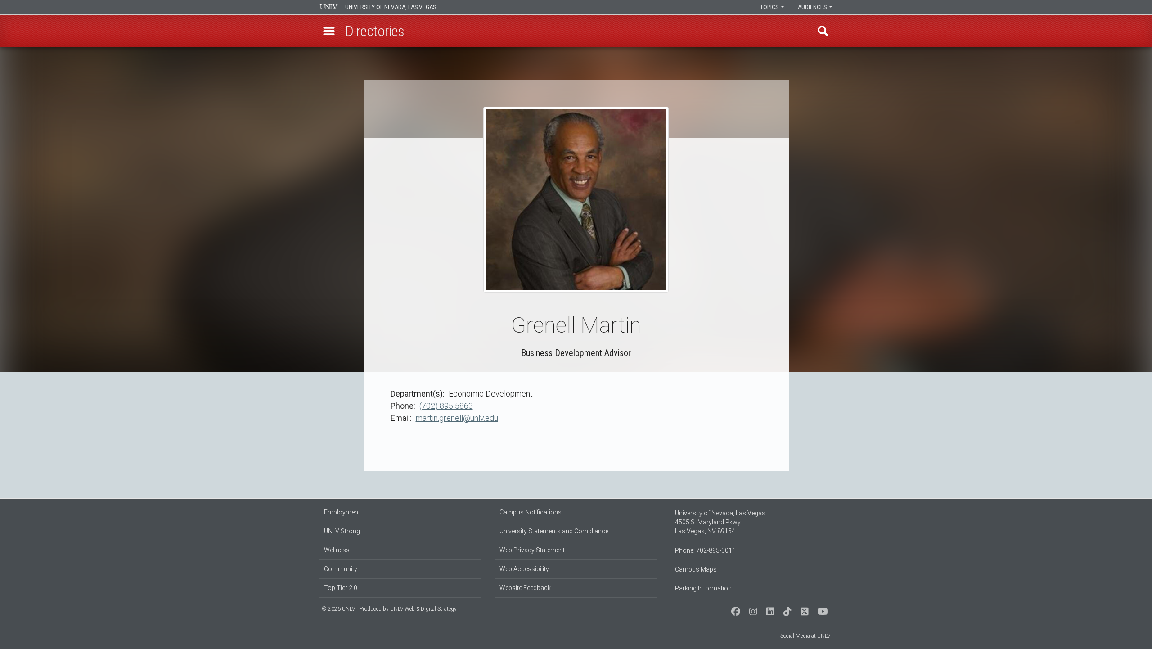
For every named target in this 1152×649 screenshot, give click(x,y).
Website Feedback (525, 587)
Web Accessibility (524, 568)
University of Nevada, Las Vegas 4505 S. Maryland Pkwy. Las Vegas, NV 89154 (720, 522)
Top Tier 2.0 (340, 587)
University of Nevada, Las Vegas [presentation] (390, 7)
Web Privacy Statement (532, 550)
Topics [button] (770, 7)
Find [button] (823, 31)
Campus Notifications (531, 512)
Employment (342, 512)
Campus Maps (696, 569)
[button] (329, 31)
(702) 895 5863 (446, 405)
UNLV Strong (342, 531)
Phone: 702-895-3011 (705, 550)
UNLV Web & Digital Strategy (423, 609)
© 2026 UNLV (338, 609)
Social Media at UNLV (805, 636)
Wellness (337, 550)
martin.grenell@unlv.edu (457, 418)
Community (340, 568)
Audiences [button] (813, 7)
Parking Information (703, 588)
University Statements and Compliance (554, 531)
